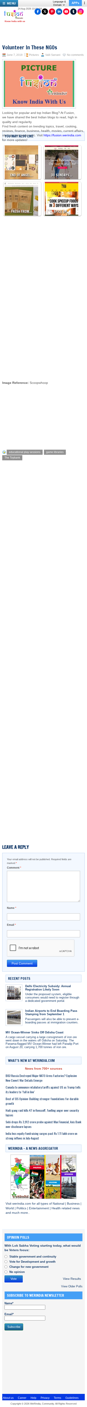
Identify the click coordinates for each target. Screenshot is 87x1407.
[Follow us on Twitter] (45, 11)
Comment (14, 867)
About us (8, 1397)
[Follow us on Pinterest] (52, 11)
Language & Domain (59, 3)
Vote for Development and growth (32, 1261)
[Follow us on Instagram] (80, 11)
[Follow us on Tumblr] (73, 11)
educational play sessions (24, 452)
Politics (22, 1208)
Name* (8, 1303)
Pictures (34, 54)
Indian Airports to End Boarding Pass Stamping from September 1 (51, 1012)
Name (11, 908)
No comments (75, 54)
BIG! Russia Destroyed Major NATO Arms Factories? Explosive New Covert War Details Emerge (41, 1078)
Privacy (45, 1397)
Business (74, 1203)
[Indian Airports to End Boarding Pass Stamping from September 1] (14, 1017)
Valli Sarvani (52, 54)
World (10, 1208)
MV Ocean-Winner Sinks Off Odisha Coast (34, 1032)
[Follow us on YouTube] (66, 11)
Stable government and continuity (32, 1256)
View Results (72, 1278)
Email (11, 924)
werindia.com (22, 1203)
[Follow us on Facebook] (38, 11)
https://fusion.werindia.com (62, 135)
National (59, 1203)
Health (57, 1208)
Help (33, 1397)
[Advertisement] (43, 331)
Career (22, 1397)
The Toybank (12, 457)
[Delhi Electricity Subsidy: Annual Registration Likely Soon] (14, 992)
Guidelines (72, 1397)
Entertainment (39, 1208)
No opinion (17, 1272)
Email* (9, 1314)
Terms (57, 1397)
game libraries (55, 452)
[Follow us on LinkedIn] (59, 11)
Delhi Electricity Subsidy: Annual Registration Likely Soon (48, 987)
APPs (75, 3)
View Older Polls (72, 1286)
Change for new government (28, 1266)
